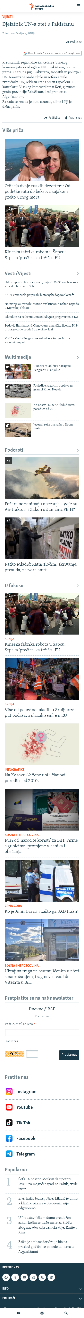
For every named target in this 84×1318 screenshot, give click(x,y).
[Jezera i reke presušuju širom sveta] (18, 430)
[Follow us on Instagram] (33, 1277)
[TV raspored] (51, 1277)
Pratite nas (69, 1055)
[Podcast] (42, 1313)
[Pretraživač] (66, 1313)
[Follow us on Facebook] (6, 1277)
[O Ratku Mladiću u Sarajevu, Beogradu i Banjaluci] (18, 371)
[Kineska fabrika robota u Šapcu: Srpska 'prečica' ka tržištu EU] (42, 226)
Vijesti (7, 17)
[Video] (18, 1313)
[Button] (74, 42)
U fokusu (14, 586)
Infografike (14, 770)
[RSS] (42, 1277)
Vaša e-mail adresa (20, 1024)
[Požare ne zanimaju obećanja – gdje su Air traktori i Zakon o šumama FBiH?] (42, 478)
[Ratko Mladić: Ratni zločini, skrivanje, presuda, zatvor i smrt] (42, 538)
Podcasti (14, 450)
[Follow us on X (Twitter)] (15, 1277)
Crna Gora (13, 906)
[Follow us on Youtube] (24, 1277)
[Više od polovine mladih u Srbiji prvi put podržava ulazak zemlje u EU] (42, 679)
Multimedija (18, 357)
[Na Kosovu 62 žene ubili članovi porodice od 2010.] (18, 410)
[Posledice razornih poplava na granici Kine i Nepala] (18, 391)
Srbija (9, 639)
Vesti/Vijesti (18, 273)
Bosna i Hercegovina (22, 835)
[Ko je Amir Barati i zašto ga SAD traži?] (42, 881)
